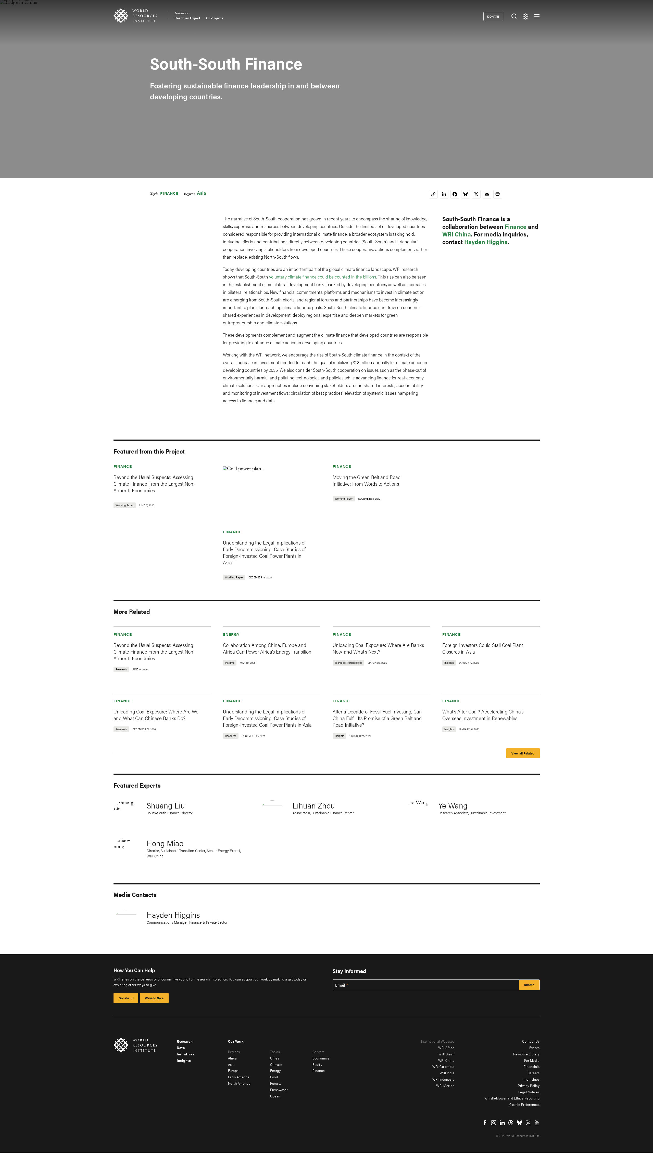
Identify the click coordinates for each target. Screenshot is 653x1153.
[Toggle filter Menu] (525, 16)
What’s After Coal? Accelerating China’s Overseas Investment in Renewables (482, 715)
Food (274, 1076)
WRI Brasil (446, 1053)
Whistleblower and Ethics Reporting (511, 1098)
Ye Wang (453, 805)
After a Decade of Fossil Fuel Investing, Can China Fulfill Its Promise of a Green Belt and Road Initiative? (377, 718)
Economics (321, 1058)
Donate (493, 16)
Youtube (536, 1122)
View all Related (523, 753)
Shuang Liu (166, 805)
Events (534, 1047)
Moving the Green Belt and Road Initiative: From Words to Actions (367, 480)
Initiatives (182, 14)
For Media (532, 1060)
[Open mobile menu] (537, 16)
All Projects (214, 18)
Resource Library (526, 1053)
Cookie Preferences (524, 1104)
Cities (274, 1058)
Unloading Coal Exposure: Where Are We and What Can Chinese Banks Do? (156, 715)
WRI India (447, 1072)
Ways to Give (154, 998)
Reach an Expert (187, 18)
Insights (184, 1060)
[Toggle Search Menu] (514, 16)
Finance (169, 193)
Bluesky (519, 1122)
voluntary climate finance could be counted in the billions (322, 276)
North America (239, 1083)
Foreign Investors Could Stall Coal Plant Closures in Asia (482, 648)
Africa (232, 1058)
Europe (233, 1070)
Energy (231, 634)
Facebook (484, 1122)
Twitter (528, 1122)
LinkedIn (502, 1122)
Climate (276, 1064)
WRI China (456, 234)
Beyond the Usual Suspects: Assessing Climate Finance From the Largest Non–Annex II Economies (155, 483)
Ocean (275, 1095)
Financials (531, 1066)
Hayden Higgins (486, 241)
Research (185, 1041)
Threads (510, 1122)
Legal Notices (529, 1091)
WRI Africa (446, 1047)
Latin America (239, 1076)
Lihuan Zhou (314, 805)
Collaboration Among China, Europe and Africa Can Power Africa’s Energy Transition (267, 648)
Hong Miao (165, 843)
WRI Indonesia (443, 1079)
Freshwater (278, 1089)
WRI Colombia (443, 1066)
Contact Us (530, 1041)
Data (181, 1047)
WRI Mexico (445, 1085)
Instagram (493, 1122)
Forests (276, 1083)
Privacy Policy (528, 1085)
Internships (531, 1079)
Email (340, 985)
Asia (201, 193)
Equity (317, 1064)
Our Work (236, 1041)
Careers (534, 1072)
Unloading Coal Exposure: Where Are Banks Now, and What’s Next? (378, 648)
